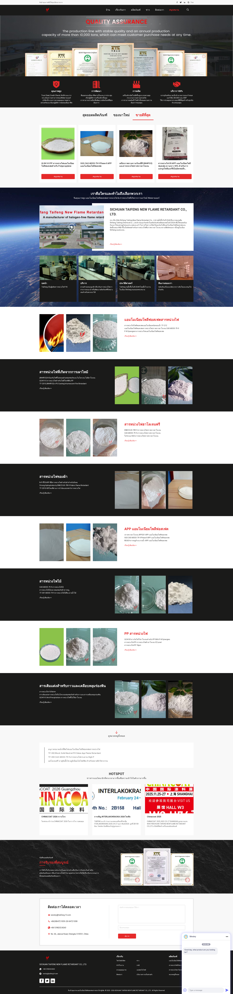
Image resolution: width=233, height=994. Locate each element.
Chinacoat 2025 (154, 817)
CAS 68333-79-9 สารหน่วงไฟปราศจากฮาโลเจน (142, 433)
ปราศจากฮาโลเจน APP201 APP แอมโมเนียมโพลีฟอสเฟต (145, 535)
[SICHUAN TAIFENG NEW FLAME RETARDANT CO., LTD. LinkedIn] (185, 2)
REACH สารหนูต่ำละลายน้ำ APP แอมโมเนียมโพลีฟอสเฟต (145, 541)
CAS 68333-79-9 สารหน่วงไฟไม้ (51, 587)
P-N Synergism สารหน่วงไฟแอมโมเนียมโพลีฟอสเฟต (144, 331)
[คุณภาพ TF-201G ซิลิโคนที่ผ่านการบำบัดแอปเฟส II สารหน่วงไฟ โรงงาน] (180, 490)
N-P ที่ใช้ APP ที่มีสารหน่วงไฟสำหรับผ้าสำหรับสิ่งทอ (58, 482)
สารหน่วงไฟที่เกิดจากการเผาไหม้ (63, 372)
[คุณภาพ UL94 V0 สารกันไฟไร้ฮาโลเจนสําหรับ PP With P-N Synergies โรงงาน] (51, 647)
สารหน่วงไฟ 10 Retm (47, 692)
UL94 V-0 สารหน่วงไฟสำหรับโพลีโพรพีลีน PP (56, 381)
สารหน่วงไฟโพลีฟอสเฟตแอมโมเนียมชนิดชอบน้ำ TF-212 (145, 325)
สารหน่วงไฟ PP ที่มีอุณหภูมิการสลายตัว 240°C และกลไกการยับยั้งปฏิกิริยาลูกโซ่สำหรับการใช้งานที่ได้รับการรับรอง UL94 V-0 (174, 166)
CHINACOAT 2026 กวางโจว (53, 817)
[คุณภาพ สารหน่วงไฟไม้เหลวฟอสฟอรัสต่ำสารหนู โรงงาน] (153, 594)
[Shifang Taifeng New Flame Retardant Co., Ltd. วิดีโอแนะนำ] (71, 227)
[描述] (187, 9)
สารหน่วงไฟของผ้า (53, 477)
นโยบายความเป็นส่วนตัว (144, 974)
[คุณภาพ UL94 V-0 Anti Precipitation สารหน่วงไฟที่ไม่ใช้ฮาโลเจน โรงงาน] (180, 699)
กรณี (138, 965)
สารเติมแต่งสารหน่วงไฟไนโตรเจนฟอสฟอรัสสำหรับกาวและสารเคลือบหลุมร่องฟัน (70, 695)
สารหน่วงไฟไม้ (50, 581)
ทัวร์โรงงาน (120, 965)
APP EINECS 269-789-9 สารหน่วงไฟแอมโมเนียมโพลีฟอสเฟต (74, 762)
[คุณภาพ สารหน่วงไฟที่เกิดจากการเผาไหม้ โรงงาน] (116, 45)
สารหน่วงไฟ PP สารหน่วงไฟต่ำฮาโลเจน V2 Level (143, 642)
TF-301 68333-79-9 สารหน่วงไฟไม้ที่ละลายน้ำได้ (57, 593)
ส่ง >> (127, 936)
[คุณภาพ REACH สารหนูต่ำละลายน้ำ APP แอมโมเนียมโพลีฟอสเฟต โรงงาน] (105, 542)
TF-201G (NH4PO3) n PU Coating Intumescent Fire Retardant (63, 384)
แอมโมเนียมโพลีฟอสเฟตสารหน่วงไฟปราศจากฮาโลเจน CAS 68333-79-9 (151, 328)
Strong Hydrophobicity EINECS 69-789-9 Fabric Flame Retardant (64, 485)
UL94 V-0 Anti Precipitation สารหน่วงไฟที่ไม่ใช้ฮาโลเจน (60, 697)
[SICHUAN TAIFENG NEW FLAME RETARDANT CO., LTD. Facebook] (177, 2)
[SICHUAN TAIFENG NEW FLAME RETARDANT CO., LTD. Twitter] (181, 2)
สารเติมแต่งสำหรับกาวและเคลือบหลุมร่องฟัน (72, 686)
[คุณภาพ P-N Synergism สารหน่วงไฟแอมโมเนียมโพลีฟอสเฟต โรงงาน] (105, 333)
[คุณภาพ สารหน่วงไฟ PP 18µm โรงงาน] (105, 647)
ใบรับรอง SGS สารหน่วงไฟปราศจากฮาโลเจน (141, 436)
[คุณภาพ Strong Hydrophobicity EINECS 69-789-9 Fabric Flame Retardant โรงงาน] (153, 490)
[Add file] (185, 990)
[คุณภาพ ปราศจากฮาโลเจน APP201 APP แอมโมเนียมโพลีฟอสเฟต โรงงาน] (51, 542)
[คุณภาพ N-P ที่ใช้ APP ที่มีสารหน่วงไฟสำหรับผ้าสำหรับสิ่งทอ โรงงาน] (127, 490)
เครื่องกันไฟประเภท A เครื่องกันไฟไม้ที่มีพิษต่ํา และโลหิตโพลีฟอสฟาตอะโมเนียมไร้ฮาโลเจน (96, 166)
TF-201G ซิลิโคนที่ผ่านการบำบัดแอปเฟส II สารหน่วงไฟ (59, 488)
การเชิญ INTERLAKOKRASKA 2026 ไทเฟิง (112, 817)
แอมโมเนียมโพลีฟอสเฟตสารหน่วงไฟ (151, 320)
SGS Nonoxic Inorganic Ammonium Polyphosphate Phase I (74, 750)
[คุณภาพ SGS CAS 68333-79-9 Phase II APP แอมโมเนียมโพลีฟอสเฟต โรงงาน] (78, 542)
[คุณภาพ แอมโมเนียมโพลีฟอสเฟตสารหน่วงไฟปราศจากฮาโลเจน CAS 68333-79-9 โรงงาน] (78, 333)
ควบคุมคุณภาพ (121, 970)
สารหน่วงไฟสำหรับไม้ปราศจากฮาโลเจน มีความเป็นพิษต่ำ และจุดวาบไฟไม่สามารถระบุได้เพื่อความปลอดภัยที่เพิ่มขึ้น (57, 166)
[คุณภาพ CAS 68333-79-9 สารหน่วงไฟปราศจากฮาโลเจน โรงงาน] (78, 437)
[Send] (227, 990)
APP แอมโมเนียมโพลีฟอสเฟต (146, 529)
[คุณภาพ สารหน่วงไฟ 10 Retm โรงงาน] (127, 699)
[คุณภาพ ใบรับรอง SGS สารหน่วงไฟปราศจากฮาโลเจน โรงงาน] (105, 437)
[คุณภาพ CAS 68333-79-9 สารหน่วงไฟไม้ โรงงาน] (127, 594)
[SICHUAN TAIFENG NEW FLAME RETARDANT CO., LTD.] (47, 10)
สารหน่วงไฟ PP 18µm (132, 645)
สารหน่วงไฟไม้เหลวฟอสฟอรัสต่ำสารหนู (54, 590)
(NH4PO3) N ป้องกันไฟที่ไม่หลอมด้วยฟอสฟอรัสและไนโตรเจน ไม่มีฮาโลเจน (67, 378)
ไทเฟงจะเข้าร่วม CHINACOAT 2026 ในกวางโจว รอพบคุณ (62, 821)
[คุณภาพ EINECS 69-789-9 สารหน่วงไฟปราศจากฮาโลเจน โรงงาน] (51, 437)
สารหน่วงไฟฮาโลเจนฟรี (142, 424)
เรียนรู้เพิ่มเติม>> (116, 244)
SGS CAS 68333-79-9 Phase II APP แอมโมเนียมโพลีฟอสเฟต (147, 538)
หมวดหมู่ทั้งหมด (174, 974)
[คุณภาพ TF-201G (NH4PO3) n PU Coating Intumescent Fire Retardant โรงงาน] (180, 385)
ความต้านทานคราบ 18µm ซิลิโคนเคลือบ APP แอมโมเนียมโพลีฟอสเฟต (78, 758)
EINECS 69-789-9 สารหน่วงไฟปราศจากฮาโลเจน (142, 430)
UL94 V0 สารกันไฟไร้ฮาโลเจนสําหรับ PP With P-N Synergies (147, 639)
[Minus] (226, 936)
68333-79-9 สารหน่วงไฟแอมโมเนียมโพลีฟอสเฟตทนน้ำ (72, 754)
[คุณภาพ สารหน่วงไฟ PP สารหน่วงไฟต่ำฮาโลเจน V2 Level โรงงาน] (78, 647)
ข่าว (138, 961)
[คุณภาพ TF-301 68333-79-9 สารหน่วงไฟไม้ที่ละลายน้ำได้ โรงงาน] (180, 594)
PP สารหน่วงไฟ (136, 634)
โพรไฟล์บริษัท (120, 961)
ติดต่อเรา (119, 974)
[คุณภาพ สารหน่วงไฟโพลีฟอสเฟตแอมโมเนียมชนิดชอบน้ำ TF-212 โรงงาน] (51, 333)
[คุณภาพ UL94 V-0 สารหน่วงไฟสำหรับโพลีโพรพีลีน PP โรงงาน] (153, 385)
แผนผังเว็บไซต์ (141, 970)
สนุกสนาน (58, 176)
